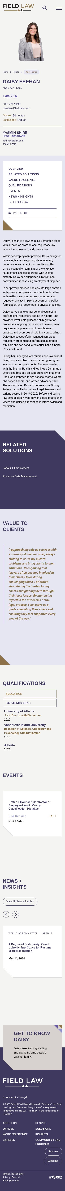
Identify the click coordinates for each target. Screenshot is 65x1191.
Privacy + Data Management (20, 476)
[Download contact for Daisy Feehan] (15, 213)
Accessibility (16, 1174)
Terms (6, 1174)
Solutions (43, 1128)
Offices (8, 1128)
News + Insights (20, 196)
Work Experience (15, 1134)
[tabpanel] (32, 726)
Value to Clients (21, 179)
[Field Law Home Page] (18, 7)
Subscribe (53, 1160)
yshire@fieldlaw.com (13, 140)
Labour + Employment (16, 468)
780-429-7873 (9, 144)
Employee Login (11, 1180)
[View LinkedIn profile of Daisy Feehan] (9, 213)
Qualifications (20, 185)
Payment (54, 1151)
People (16, 72)
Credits (15, 1177)
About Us (10, 1123)
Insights (41, 1134)
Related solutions (23, 174)
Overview (16, 168)
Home (5, 72)
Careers (9, 1140)
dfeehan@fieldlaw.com (16, 108)
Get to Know (18, 202)
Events (14, 191)
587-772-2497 (11, 104)
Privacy (6, 1177)
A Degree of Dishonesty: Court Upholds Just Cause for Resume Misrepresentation (29, 947)
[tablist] (32, 723)
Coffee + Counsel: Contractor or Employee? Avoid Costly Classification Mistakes (29, 805)
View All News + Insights (20, 901)
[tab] (30, 694)
